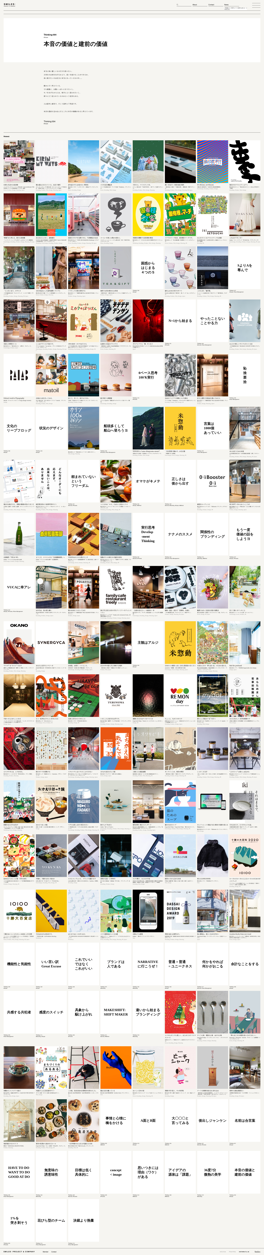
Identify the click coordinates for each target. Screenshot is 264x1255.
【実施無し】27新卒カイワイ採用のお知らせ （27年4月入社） (235, 9)
